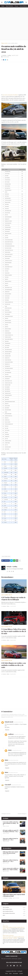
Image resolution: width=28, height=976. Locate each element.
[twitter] (11, 571)
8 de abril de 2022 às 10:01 (18, 722)
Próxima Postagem (22, 813)
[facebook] (9, 571)
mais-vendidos (14, 907)
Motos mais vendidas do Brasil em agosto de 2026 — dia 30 (10, 839)
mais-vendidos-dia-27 (6, 594)
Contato (21, 973)
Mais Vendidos (9, 6)
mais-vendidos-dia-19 (6, 626)
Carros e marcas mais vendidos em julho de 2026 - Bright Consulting (10, 869)
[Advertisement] (14, 24)
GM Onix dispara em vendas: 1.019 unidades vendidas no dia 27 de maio (13, 665)
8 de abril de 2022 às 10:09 (13, 760)
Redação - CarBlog (12, 566)
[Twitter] (5, 59)
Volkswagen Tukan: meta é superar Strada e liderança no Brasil (10, 852)
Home (2, 6)
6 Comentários (6, 56)
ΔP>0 (14, 915)
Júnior (10, 750)
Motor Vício (5, 926)
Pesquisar (26, 2)
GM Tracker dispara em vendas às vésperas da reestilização (13, 598)
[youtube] (13, 571)
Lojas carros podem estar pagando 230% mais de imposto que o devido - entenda (13, 937)
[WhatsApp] (14, 560)
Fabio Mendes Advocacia (8, 935)
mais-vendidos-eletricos (14, 911)
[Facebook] (3, 59)
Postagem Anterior (6, 813)
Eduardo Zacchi (9, 722)
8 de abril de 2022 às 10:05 (19, 734)
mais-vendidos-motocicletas (14, 913)
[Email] (7, 59)
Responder (7, 729)
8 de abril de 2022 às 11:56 (16, 750)
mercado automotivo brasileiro (10, 94)
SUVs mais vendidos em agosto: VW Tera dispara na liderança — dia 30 (10, 831)
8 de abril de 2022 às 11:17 (13, 772)
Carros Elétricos (24, 6)
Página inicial (4, 43)
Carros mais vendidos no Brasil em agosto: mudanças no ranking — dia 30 (10, 823)
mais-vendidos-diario (12, 43)
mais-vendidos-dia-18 (6, 660)
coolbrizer (11, 734)
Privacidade (15, 973)
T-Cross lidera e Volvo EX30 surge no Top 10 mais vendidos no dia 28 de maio (13, 631)
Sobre (10, 973)
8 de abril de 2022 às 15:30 (16, 784)
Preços (16, 6)
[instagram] (7, 571)
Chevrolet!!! (8, 784)
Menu (2, 2)
